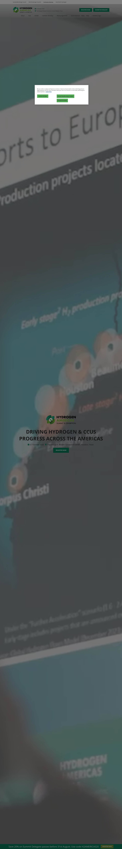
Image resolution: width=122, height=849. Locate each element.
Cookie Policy (49, 91)
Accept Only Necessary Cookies (65, 96)
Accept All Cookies (62, 100)
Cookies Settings (43, 96)
